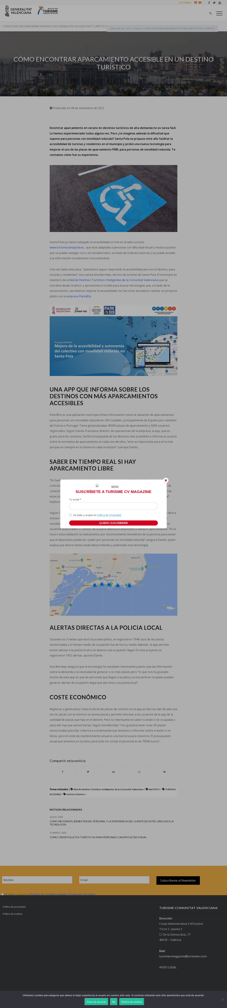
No (113, 1001)
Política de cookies (131, 1001)
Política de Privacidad (109, 515)
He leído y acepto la (97, 515)
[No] (222, 999)
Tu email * (75, 499)
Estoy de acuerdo (96, 1001)
